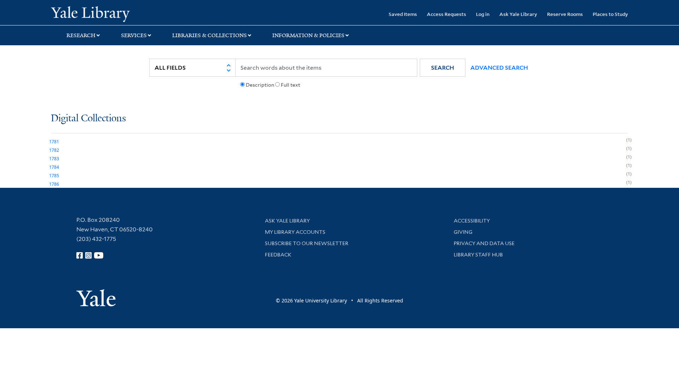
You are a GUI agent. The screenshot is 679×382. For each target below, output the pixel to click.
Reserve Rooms (565, 14)
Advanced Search (499, 67)
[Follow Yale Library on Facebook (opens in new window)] (79, 255)
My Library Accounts (295, 232)
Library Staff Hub (478, 254)
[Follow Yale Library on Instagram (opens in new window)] (88, 255)
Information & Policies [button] (308, 35)
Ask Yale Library (518, 14)
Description (260, 85)
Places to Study (610, 14)
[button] (442, 68)
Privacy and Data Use (484, 243)
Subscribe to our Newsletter (306, 243)
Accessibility (472, 221)
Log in (482, 14)
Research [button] (80, 35)
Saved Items (403, 14)
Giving (463, 232)
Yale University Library (94, 13)
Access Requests (446, 14)
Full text (290, 85)
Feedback (278, 254)
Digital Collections (88, 118)
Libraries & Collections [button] (209, 35)
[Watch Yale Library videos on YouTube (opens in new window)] (98, 255)
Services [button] (134, 35)
